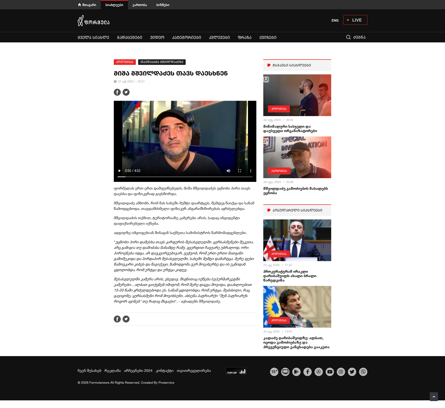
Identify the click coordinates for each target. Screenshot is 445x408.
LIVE (357, 19)
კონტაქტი (165, 370)
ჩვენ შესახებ (89, 370)
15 (274, 371)
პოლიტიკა (125, 62)
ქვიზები (268, 37)
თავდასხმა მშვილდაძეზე (161, 62)
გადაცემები (129, 37)
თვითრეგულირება (194, 370)
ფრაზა (244, 37)
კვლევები (219, 37)
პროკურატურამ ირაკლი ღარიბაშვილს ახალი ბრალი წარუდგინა (289, 275)
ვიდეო (157, 37)
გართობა (140, 5)
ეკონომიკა (279, 171)
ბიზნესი (162, 5)
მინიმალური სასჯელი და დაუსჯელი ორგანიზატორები (290, 128)
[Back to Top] (434, 396)
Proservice (166, 382)
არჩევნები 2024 (138, 370)
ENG (335, 20)
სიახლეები (114, 5)
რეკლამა (113, 370)
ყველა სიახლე (93, 37)
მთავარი (89, 5)
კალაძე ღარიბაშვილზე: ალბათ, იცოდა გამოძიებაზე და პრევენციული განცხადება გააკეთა (296, 342)
